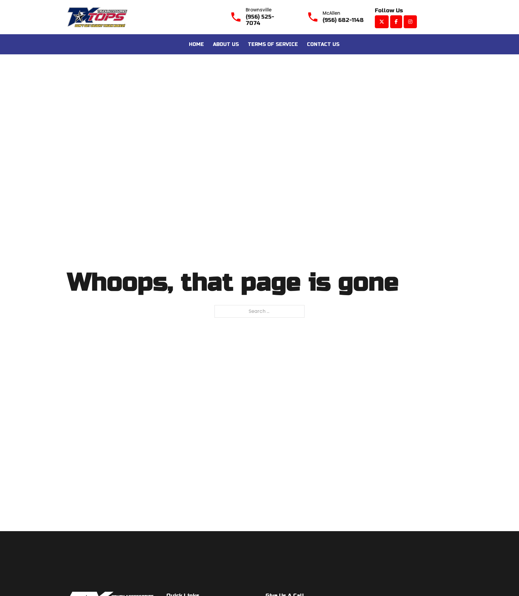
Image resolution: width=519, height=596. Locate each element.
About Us (226, 44)
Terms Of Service (273, 44)
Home (196, 44)
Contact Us (323, 44)
